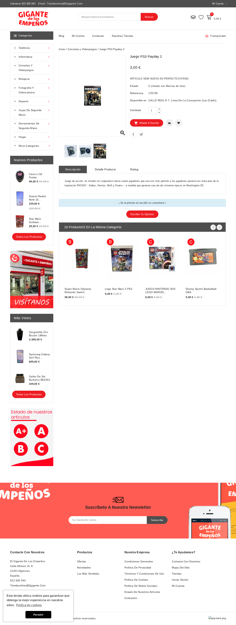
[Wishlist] (201, 17)
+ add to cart (71, 258)
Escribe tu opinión (142, 214)
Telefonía (34, 48)
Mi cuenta (78, 35)
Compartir (133, 134)
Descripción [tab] (72, 169)
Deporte (34, 101)
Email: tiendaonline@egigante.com (60, 3)
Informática (34, 56)
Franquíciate (218, 35)
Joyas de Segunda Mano (34, 112)
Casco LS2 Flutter (35, 176)
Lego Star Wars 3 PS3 (118, 288)
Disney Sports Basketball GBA (201, 290)
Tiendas (176, 573)
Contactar (98, 35)
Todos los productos (29, 236)
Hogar (34, 137)
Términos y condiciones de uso (144, 573)
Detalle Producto (105, 169)
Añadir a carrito (146, 123)
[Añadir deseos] (178, 123)
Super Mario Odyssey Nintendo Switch (78, 290)
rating (134, 169)
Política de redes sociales (140, 585)
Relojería (34, 79)
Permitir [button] (38, 614)
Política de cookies (136, 579)
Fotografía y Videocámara (34, 90)
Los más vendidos (88, 573)
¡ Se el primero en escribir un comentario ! (142, 202)
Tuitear (141, 134)
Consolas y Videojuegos (34, 68)
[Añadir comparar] (169, 123)
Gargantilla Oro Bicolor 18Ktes (38, 334)
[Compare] (193, 17)
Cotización (130, 598)
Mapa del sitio (181, 567)
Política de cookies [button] (29, 605)
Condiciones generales (138, 561)
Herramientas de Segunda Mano (34, 126)
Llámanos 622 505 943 (22, 3)
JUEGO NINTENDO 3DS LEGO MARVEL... (160, 290)
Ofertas (81, 561)
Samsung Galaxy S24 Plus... (39, 356)
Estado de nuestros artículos (142, 591)
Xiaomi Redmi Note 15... (37, 198)
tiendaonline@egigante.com (28, 585)
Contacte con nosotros (27, 552)
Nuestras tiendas (122, 35)
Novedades (84, 567)
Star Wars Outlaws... (35, 220)
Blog (61, 35)
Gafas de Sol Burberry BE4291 (39, 378)
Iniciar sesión (180, 579)
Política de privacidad (137, 567)
